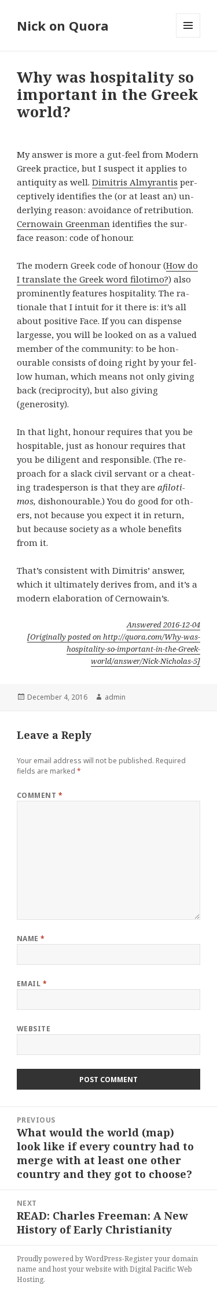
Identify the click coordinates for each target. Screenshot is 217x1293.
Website (33, 1029)
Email (32, 984)
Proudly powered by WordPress (69, 1259)
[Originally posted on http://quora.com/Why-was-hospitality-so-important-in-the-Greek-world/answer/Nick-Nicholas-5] (113, 648)
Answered (163, 624)
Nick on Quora (63, 25)
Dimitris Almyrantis (135, 182)
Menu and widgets (188, 37)
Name (31, 938)
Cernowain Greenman (63, 223)
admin (115, 697)
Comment (39, 795)
